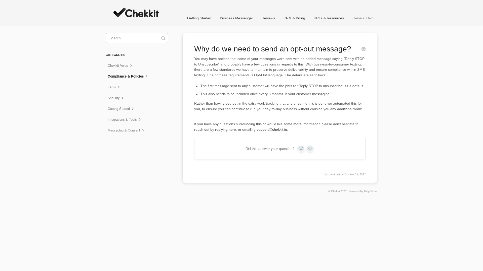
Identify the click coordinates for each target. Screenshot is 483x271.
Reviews (268, 18)
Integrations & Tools (123, 119)
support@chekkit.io (272, 129)
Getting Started (199, 18)
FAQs (112, 87)
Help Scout (370, 191)
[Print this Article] (363, 49)
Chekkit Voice (118, 65)
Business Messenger (236, 18)
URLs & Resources (329, 18)
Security (114, 97)
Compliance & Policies (126, 76)
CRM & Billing (294, 18)
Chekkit (335, 191)
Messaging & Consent (124, 130)
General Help (363, 18)
